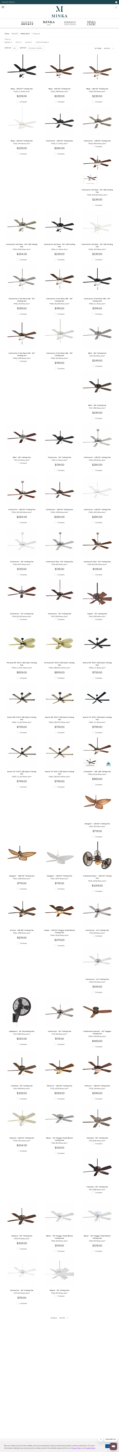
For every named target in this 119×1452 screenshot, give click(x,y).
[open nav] (3, 7)
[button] (117, 1443)
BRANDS (7, 42)
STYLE (18, 42)
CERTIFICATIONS (41, 42)
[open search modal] (116, 7)
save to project (30, 79)
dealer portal (8, 2)
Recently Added (35, 48)
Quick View (13, 79)
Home (7, 33)
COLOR (27, 42)
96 (14, 48)
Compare (23, 102)
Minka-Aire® (25, 33)
